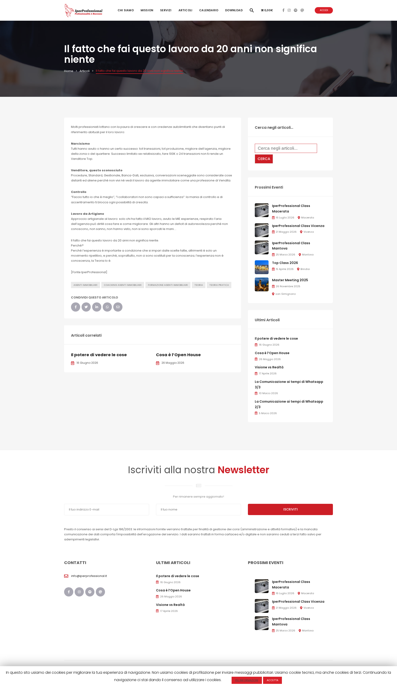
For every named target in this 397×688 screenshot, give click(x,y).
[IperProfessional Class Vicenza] (262, 230)
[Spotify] (295, 10)
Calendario (208, 10)
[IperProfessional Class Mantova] (262, 247)
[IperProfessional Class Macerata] (262, 210)
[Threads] (302, 10)
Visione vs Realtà (269, 367)
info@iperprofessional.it (89, 576)
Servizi (165, 10)
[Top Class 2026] (262, 267)
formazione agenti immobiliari (168, 285)
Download (234, 10)
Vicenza (308, 232)
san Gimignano (285, 294)
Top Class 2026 (285, 263)
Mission (147, 10)
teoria (198, 285)
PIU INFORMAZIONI (246, 680)
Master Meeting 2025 (290, 280)
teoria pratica (219, 285)
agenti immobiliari (85, 285)
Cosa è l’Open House (178, 355)
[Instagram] (289, 10)
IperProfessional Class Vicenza (298, 226)
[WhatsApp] (107, 307)
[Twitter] (86, 307)
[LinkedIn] (96, 307)
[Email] (117, 307)
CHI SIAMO (126, 10)
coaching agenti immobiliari (123, 285)
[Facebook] (283, 10)
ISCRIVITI (290, 509)
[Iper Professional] (83, 10)
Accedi (324, 10)
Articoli (186, 10)
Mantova (308, 254)
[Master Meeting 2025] (262, 284)
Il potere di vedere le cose (99, 355)
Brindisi (305, 269)
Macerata (307, 217)
